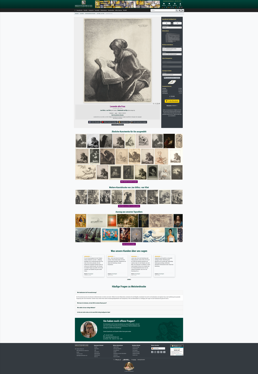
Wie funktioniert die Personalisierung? (87, 292)
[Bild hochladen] (182, 10)
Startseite (77, 13)
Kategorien (91, 10)
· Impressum (96, 348)
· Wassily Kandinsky (135, 351)
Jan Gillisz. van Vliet (100, 13)
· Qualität (114, 351)
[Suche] (176, 10)
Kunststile (97, 10)
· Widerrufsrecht (97, 353)
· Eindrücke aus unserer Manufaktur (119, 353)
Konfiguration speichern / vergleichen (172, 77)
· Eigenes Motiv (116, 347)
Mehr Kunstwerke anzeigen (129, 244)
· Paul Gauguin (135, 350)
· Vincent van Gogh (135, 347)
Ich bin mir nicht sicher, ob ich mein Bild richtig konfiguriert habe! (93, 312)
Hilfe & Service (118, 10)
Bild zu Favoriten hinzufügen (110, 122)
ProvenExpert (90, 273)
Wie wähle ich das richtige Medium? (86, 307)
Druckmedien (111, 10)
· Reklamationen (97, 355)
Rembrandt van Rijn (122, 110)
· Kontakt (95, 347)
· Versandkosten (116, 350)
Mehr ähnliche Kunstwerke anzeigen (129, 181)
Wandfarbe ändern (124, 122)
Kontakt (125, 10)
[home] (75, 10)
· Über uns (96, 356)
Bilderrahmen (104, 10)
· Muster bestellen (116, 356)
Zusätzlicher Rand (165, 25)
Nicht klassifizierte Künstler (90, 13)
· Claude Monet (135, 348)
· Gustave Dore (135, 355)
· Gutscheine (115, 355)
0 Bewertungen (120, 124)
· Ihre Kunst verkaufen (117, 348)
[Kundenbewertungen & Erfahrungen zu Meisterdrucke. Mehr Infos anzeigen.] (176, 350)
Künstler (85, 10)
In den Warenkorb (172, 101)
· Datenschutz (96, 351)
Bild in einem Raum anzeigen (139, 122)
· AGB (95, 350)
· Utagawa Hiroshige (136, 353)
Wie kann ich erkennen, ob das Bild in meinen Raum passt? (92, 303)
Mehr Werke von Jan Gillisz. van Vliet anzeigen (129, 206)
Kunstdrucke (80, 10)
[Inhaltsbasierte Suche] (179, 10)
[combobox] (172, 28)
